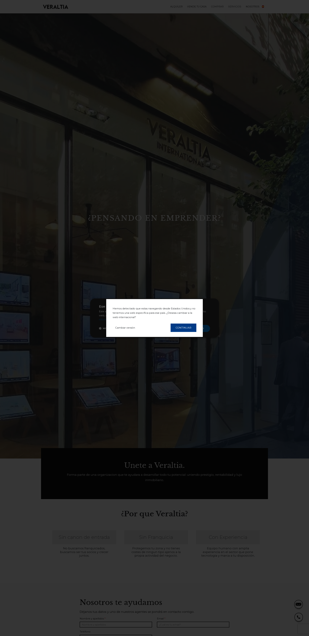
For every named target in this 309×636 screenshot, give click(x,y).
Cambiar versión (125, 327)
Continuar (183, 327)
